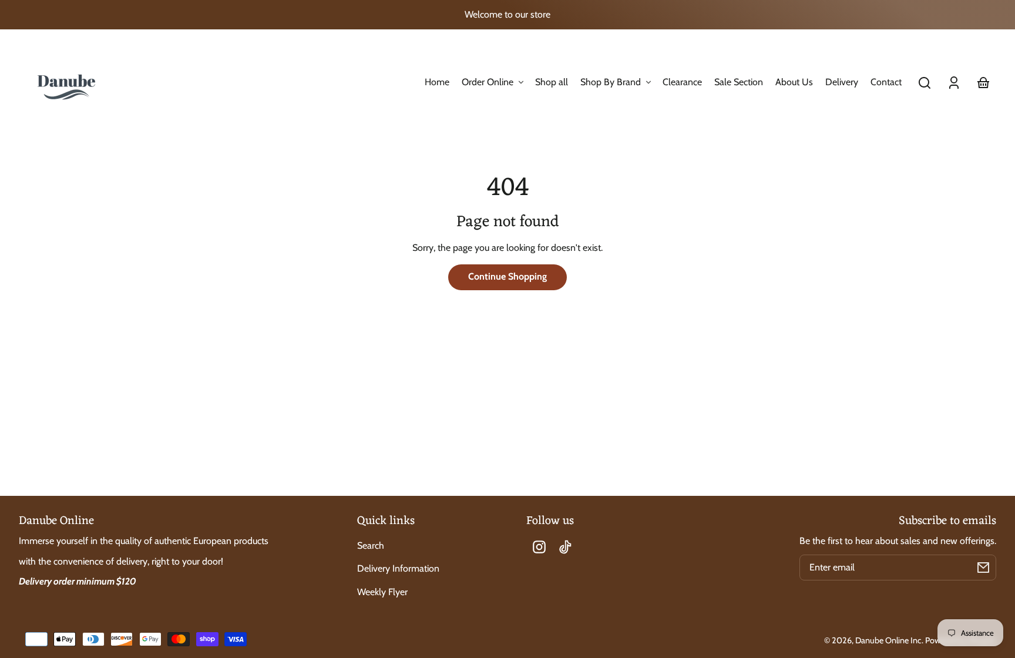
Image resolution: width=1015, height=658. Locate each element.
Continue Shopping (507, 276)
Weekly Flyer (382, 591)
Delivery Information (398, 568)
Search (370, 545)
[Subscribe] (983, 567)
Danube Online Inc (888, 640)
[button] (924, 83)
